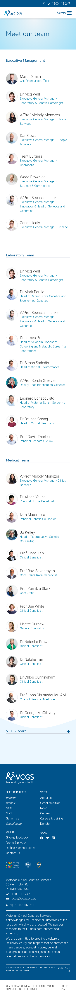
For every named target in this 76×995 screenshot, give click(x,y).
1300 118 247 (21, 894)
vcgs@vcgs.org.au (24, 898)
